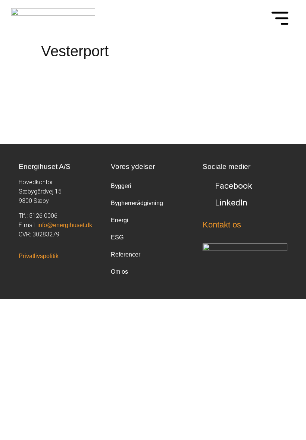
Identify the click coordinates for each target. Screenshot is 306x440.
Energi (119, 220)
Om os (119, 271)
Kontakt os (222, 224)
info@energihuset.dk (64, 225)
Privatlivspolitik (39, 256)
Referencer (125, 254)
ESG (117, 237)
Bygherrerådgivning (137, 203)
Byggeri (121, 186)
